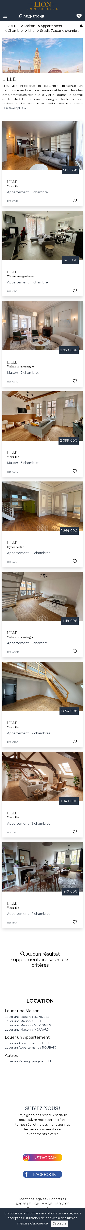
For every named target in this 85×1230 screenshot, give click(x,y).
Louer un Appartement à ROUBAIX (30, 1047)
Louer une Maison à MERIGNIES (28, 1025)
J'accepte (59, 1223)
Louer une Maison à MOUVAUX (27, 1029)
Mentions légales (32, 1199)
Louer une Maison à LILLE (23, 1021)
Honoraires (57, 1199)
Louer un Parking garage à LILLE (28, 1061)
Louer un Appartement (27, 1037)
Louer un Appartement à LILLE (27, 1043)
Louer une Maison (22, 1010)
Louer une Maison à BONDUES (27, 1017)
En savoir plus (14, 108)
